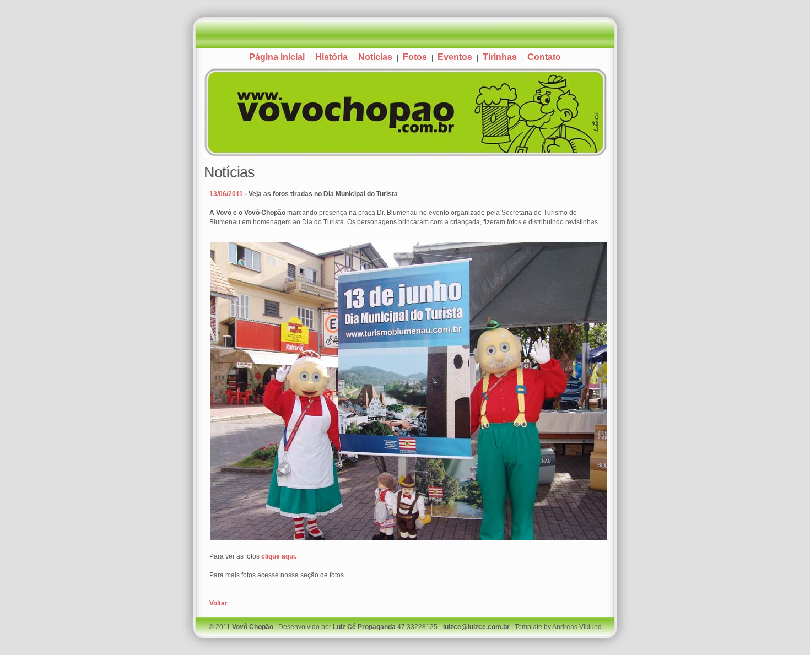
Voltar (218, 603)
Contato (544, 57)
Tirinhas (500, 57)
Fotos (415, 57)
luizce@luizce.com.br (476, 627)
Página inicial (277, 57)
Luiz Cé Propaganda (364, 627)
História (331, 57)
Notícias (375, 57)
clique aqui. (278, 556)
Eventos (455, 57)
